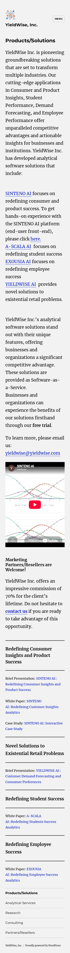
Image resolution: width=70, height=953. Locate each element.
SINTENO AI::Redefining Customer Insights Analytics (32, 707)
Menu (59, 18)
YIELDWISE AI (20, 284)
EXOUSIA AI (18, 261)
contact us (16, 611)
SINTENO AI (18, 193)
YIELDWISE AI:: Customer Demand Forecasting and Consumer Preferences (33, 776)
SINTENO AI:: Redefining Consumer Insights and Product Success (32, 684)
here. (36, 239)
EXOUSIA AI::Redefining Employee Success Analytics (31, 874)
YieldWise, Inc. (21, 24)
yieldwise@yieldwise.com (32, 453)
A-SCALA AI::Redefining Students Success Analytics (30, 821)
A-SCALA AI (18, 246)
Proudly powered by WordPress (43, 945)
